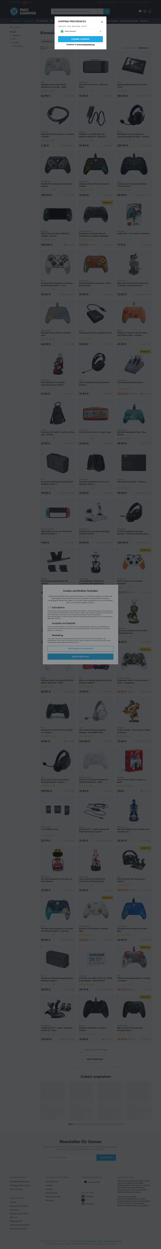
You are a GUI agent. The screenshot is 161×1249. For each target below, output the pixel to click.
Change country (80, 39)
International (70, 31)
